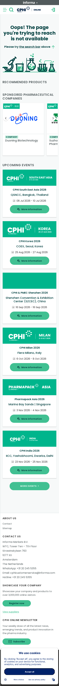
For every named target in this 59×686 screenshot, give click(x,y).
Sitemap (7, 528)
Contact (7, 523)
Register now (16, 603)
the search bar (29, 47)
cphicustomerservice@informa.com (32, 573)
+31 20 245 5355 (26, 568)
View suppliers (11, 611)
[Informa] (30, 2)
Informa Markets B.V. (15, 542)
